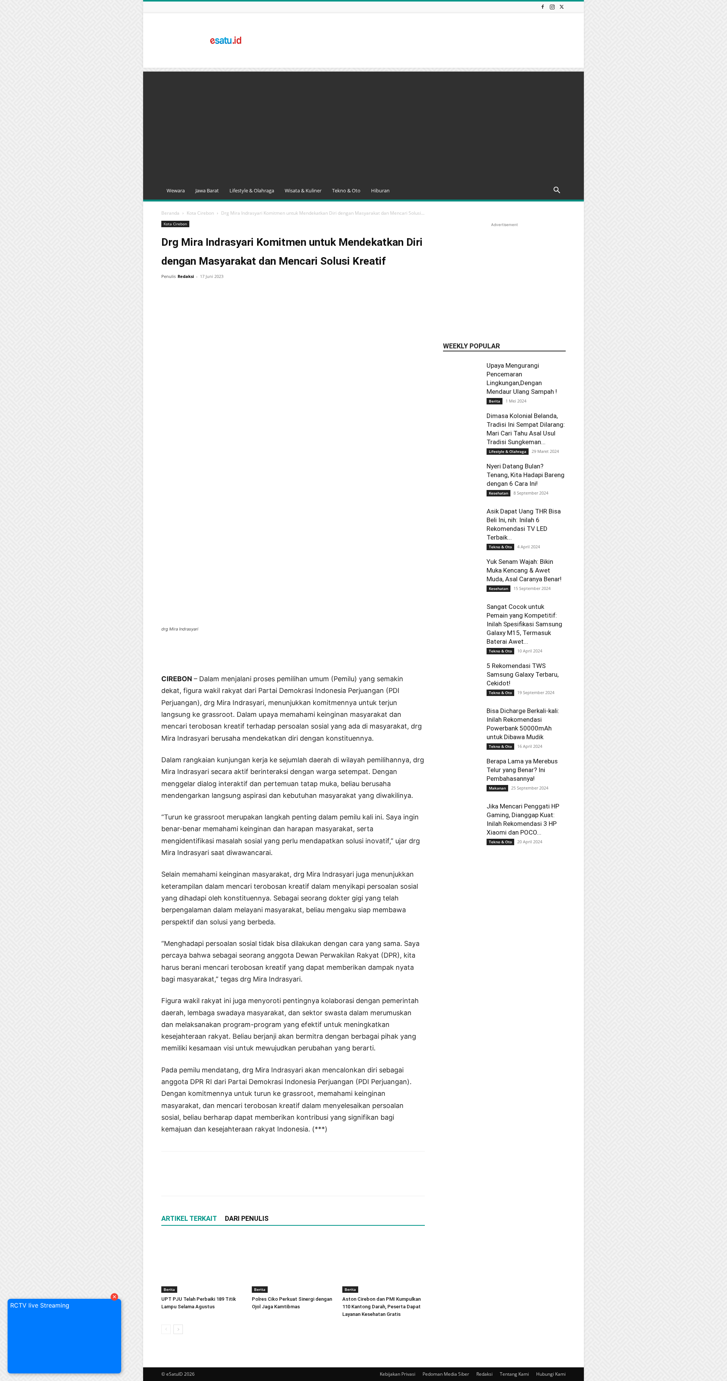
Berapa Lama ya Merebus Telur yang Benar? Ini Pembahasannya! (522, 769)
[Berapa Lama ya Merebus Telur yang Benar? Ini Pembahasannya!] (462, 776)
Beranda (170, 213)
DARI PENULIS (246, 1218)
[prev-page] (166, 1329)
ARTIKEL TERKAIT (189, 1218)
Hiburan (380, 190)
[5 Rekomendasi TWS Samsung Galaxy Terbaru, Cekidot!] (462, 680)
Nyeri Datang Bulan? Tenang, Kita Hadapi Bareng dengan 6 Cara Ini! (526, 474)
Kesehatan (498, 493)
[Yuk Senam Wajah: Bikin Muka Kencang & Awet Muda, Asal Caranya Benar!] (462, 576)
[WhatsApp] (221, 293)
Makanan (497, 788)
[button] (557, 191)
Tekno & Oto (346, 190)
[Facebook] (542, 7)
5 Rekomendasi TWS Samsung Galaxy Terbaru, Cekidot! (523, 674)
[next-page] (178, 1329)
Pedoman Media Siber (446, 1374)
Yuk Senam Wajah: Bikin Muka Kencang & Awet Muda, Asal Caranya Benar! (524, 570)
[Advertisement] (428, 40)
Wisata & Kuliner (303, 190)
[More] (239, 293)
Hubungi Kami (551, 1374)
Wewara (176, 190)
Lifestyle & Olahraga (251, 190)
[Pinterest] (203, 293)
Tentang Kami (514, 1374)
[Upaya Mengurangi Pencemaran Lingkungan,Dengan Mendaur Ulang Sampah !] (462, 389)
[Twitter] (561, 7)
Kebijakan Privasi (397, 1374)
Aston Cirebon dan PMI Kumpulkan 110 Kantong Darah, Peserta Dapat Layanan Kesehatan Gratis (381, 1306)
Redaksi (186, 276)
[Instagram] (552, 7)
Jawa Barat (207, 190)
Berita (169, 1289)
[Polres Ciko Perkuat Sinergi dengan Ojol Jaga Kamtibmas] (293, 1264)
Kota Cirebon (200, 213)
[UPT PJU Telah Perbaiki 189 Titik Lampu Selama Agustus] (202, 1264)
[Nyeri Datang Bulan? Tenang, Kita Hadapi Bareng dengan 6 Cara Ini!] (462, 481)
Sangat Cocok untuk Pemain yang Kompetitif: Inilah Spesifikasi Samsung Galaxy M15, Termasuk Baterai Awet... (524, 624)
